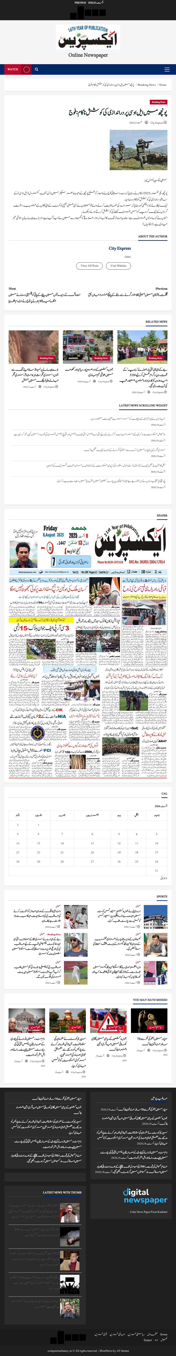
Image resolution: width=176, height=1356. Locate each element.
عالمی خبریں (117, 1334)
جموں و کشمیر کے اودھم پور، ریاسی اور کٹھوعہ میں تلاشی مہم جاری (89, 372)
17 (156, 852)
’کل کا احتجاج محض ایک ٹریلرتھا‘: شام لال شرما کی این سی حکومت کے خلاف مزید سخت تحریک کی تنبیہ (105, 450)
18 (136, 852)
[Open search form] (36, 69)
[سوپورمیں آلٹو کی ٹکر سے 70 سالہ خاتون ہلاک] (149, 1020)
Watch (13, 69)
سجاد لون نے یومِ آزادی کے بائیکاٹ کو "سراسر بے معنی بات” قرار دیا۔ (127, 481)
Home (163, 1334)
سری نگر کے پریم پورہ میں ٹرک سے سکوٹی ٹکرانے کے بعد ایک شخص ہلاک (124, 434)
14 (62, 843)
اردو (156, 1340)
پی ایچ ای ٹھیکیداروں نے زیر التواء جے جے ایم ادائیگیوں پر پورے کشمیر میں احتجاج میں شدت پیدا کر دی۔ (110, 465)
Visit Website (118, 265)
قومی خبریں (75, 1027)
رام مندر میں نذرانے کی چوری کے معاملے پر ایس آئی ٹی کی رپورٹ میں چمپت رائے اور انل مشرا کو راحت (27, 1047)
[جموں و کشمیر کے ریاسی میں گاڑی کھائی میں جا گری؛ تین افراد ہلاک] (108, 1020)
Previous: (127, 292)
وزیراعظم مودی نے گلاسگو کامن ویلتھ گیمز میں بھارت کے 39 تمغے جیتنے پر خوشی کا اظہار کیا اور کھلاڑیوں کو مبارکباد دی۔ (155, 973)
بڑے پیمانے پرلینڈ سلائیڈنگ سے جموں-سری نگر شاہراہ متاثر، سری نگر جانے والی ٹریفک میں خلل (35, 375)
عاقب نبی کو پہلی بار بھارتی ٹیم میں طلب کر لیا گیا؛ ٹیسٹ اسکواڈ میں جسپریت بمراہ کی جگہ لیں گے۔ (76, 973)
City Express (156, 123)
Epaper (148, 1340)
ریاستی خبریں (155, 1027)
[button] (167, 69)
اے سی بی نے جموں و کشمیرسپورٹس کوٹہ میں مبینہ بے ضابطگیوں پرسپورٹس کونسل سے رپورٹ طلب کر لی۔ (155, 917)
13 (92, 843)
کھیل (138, 906)
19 (119, 852)
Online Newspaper (88, 54)
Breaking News (158, 102)
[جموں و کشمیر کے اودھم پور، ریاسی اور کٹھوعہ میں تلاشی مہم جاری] (88, 347)
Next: (44, 295)
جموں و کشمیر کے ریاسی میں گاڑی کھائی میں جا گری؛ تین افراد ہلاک (109, 1044)
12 (119, 843)
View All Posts (89, 265)
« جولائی (164, 878)
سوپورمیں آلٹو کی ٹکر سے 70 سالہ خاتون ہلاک (152, 1041)
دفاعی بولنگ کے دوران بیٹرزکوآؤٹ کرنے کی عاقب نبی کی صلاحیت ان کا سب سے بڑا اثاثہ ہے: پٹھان (76, 917)
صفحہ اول (152, 1334)
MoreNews (106, 1350)
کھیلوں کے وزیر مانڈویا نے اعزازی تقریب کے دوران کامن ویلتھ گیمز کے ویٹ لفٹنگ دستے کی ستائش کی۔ (155, 945)
